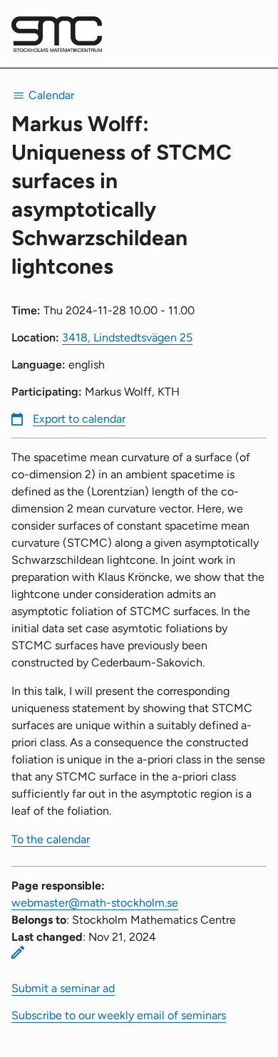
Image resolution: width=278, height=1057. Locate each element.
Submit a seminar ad (63, 988)
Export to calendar (79, 419)
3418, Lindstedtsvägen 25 (127, 337)
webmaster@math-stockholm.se (94, 902)
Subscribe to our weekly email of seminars (118, 1015)
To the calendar (50, 839)
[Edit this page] (17, 952)
